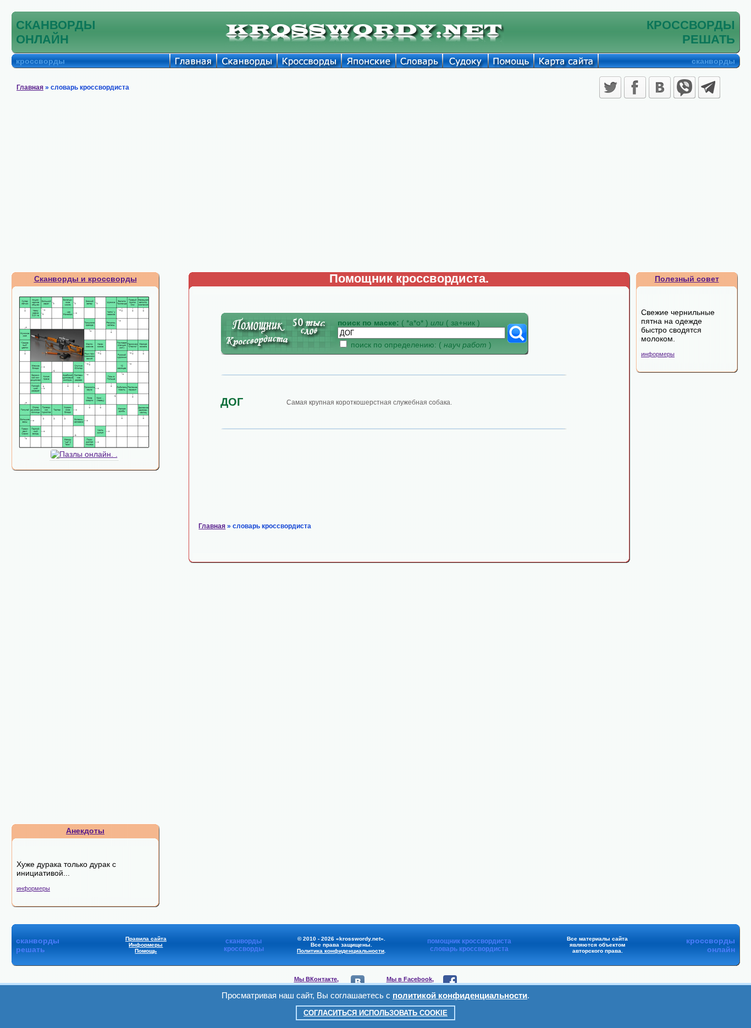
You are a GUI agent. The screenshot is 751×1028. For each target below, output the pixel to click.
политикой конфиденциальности (460, 995)
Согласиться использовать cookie (375, 1013)
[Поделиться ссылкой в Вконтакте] (660, 87)
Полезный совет (687, 278)
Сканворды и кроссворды (85, 278)
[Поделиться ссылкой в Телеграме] (709, 87)
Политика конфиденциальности (340, 951)
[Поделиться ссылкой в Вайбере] (684, 87)
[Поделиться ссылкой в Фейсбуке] (635, 87)
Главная (29, 87)
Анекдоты (85, 830)
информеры (33, 888)
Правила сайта (146, 939)
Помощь (146, 951)
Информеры (146, 945)
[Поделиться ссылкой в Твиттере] (610, 87)
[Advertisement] (375, 189)
